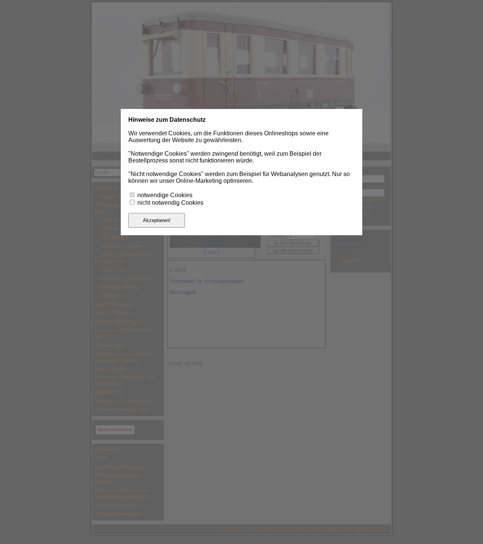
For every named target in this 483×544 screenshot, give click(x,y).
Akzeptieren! (157, 220)
